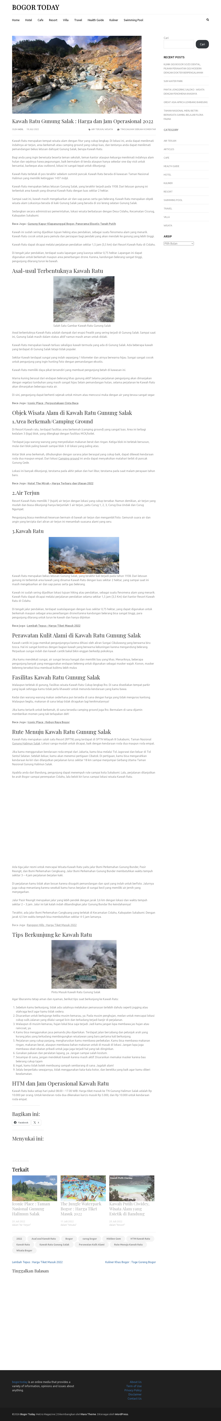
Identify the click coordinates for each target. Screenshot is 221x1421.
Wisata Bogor (24, 1250)
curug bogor (90, 1238)
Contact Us (135, 1398)
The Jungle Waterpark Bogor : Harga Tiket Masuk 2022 (81, 1208)
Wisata (109, 129)
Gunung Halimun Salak (26, 743)
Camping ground (68, 458)
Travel (78, 20)
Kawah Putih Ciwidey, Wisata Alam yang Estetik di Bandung (129, 1208)
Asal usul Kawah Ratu (44, 1238)
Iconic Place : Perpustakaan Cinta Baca (53, 403)
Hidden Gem (114, 1238)
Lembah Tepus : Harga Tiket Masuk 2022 (53, 625)
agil (20, 129)
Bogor (69, 1238)
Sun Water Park (173, 81)
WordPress (121, 1414)
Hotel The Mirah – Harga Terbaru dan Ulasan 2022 (60, 483)
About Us (136, 1381)
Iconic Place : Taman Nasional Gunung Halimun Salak (31, 1208)
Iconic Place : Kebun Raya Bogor (49, 722)
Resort (53, 20)
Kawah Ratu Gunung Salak (54, 1244)
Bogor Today (35, 7)
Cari (166, 37)
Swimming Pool (133, 20)
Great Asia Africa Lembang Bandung (186, 102)
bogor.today (19, 1381)
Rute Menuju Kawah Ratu (128, 1244)
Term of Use (134, 1386)
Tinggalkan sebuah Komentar (138, 129)
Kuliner (113, 20)
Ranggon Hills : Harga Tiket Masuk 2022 (52, 925)
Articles (169, 149)
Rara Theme (88, 1414)
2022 (19, 1238)
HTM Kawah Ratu (140, 1238)
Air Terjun (97, 129)
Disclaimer (135, 1394)
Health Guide (96, 20)
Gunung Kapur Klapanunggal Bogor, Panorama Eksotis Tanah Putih (72, 223)
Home (16, 20)
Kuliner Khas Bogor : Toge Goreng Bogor (130, 1262)
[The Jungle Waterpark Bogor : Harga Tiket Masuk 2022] (83, 1188)
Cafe (40, 20)
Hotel (28, 20)
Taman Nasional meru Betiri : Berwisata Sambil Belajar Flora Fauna (183, 114)
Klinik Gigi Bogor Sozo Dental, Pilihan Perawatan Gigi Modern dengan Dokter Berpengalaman (183, 68)
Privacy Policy (133, 1390)
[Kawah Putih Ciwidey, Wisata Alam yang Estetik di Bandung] (131, 1188)
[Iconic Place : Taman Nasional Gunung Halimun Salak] (34, 1188)
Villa (66, 20)
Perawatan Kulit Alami (91, 1244)
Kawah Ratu (23, 1244)
